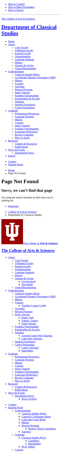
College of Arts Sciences (22, 211)
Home (11, 41)
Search (11, 155)
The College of (40, 243)
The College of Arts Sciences (18, 18)
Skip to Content (16, 4)
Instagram (13, 206)
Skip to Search (16, 10)
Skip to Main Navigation (21, 7)
